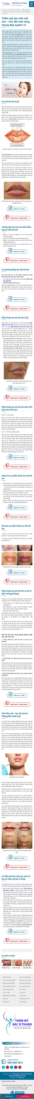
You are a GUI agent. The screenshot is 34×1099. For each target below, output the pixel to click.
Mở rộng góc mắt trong (9, 995)
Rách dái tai (6, 1001)
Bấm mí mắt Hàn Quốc (9, 986)
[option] (6, 964)
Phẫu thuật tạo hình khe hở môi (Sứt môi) (17, 968)
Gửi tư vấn (10, 1096)
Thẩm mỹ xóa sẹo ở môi (6, 968)
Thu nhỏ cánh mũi (24, 986)
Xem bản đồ (7, 1056)
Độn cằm (5, 998)
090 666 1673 (15, 1062)
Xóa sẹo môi (22, 1001)
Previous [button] (1, 964)
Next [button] (32, 964)
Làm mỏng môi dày (8, 989)
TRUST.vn (21, 1077)
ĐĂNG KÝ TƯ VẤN (19, 209)
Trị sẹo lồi (22, 992)
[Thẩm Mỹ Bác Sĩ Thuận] (6, 4)
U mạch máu (22, 995)
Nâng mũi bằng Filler (9, 983)
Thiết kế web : (14, 1077)
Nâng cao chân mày (25, 980)
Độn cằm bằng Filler (25, 983)
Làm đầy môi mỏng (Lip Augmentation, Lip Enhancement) (28, 968)
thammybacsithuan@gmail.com (13, 1054)
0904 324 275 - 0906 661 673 (13, 1051)
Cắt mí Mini (22, 989)
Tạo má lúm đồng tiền (9, 980)
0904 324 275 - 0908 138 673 (19, 218)
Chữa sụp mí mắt (24, 998)
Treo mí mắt (6, 992)
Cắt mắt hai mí (7, 977)
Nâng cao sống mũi (25, 977)
